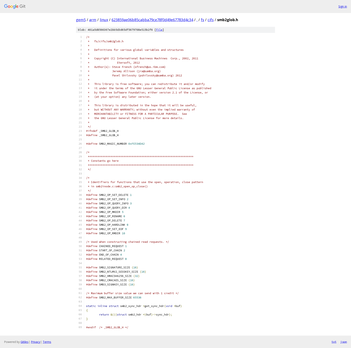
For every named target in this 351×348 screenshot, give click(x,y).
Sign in (342, 6)
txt (334, 342)
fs (202, 19)
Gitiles (24, 342)
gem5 (81, 19)
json (343, 342)
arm (92, 19)
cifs (211, 19)
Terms (47, 342)
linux (104, 19)
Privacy (35, 342)
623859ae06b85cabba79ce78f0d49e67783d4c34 (152, 19)
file (159, 29)
